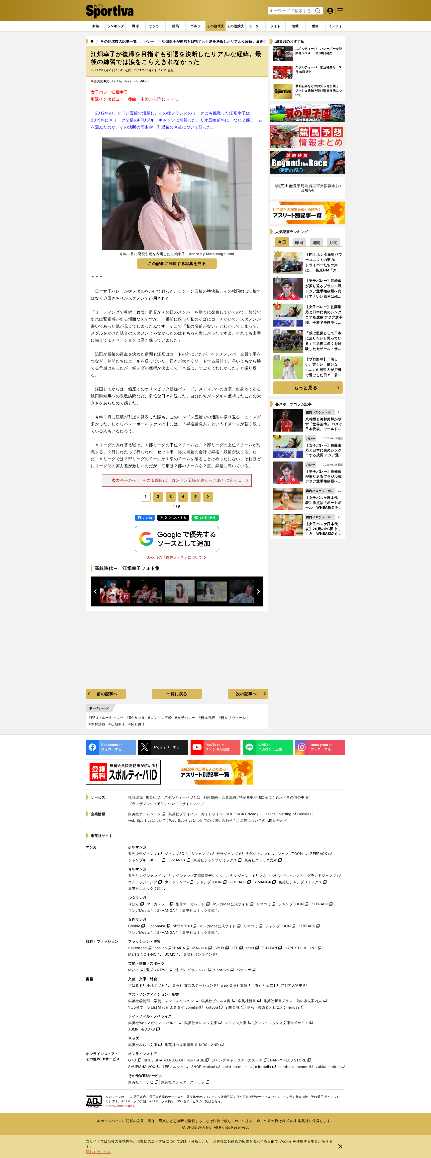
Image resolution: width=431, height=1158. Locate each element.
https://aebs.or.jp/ (120, 1106)
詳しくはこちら (98, 1152)
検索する (317, 11)
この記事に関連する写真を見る (177, 263)
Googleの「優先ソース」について (174, 557)
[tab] (135, 26)
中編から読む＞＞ (157, 99)
